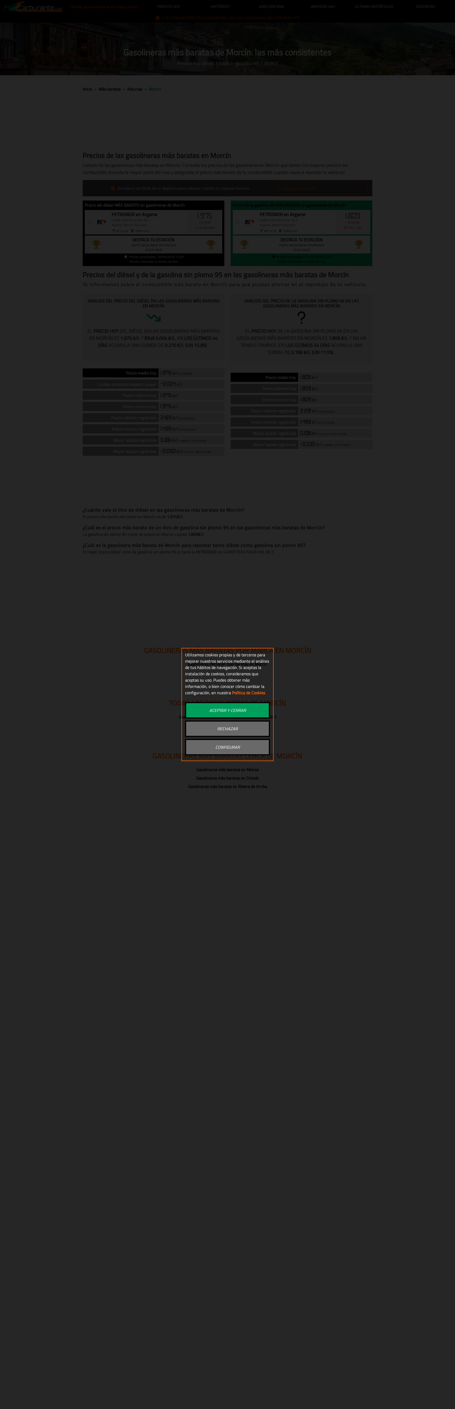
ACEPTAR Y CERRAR (227, 710)
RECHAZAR (227, 729)
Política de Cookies (248, 692)
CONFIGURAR (227, 747)
